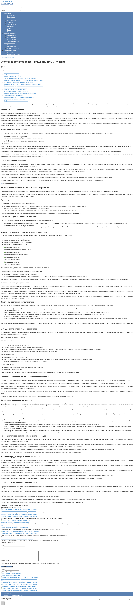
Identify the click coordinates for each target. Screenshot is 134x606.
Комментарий (5, 560)
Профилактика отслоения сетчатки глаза (16, 101)
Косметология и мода (13, 54)
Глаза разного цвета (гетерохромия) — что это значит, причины (19, 533)
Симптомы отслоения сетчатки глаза (15, 89)
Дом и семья (10, 52)
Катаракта (10, 22)
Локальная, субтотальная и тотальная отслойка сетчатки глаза (22, 84)
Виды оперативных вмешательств (14, 95)
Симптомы (10, 32)
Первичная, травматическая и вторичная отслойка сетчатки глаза (23, 80)
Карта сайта (7, 593)
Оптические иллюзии (13, 48)
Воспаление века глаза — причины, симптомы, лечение (17, 539)
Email (2, 549)
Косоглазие (10, 26)
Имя (2, 545)
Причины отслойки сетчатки (12, 76)
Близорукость (11, 17)
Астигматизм (11, 15)
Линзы (9, 30)
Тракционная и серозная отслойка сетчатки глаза (18, 82)
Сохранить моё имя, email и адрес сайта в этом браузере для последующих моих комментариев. (30, 563)
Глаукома (9, 19)
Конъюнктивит (11, 24)
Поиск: (3, 10)
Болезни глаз (7, 13)
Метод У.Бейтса (11, 35)
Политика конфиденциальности (13, 595)
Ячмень (9, 28)
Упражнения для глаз (13, 41)
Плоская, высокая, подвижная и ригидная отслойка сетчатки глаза (23, 86)
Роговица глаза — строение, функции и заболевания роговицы (19, 516)
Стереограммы (11, 46)
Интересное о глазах (10, 33)
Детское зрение (11, 37)
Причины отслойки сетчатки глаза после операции (19, 97)
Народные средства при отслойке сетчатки (17, 99)
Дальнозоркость (12, 20)
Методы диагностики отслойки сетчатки (16, 91)
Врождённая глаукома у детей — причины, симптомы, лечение (19, 579)
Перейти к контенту (6, 1)
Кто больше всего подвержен (12, 75)
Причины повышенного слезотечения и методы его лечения (18, 511)
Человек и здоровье (10, 50)
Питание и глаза (11, 39)
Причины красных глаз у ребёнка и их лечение (14, 527)
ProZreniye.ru (7, 3)
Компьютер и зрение (13, 45)
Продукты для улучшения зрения (10, 575)
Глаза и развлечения (9, 43)
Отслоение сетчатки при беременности (15, 88)
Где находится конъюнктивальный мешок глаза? (15, 522)
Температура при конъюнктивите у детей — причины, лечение (19, 582)
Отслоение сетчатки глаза (11, 73)
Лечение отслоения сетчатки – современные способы (20, 93)
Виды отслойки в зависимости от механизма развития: (20, 78)
